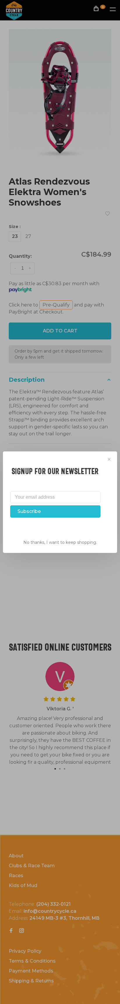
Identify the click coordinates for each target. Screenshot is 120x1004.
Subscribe (29, 511)
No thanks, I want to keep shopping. (60, 542)
